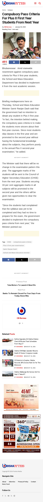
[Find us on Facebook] (2, 496)
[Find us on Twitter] (5, 496)
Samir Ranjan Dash (10, 249)
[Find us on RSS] (11, 496)
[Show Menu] (35, 3)
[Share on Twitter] (25, 62)
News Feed (5, 484)
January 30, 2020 (20, 27)
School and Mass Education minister (16, 253)
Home (4, 10)
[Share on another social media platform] (36, 62)
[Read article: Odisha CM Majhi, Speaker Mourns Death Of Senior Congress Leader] (7, 354)
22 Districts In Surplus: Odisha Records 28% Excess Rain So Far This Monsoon (27, 362)
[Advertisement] (21, 93)
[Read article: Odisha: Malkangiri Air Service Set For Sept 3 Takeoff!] (7, 375)
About (4, 482)
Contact (33, 482)
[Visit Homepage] (13, 3)
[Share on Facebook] (14, 62)
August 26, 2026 (30, 346)
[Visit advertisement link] (21, 397)
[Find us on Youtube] (8, 496)
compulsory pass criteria (22, 242)
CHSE (9, 242)
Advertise (12, 482)
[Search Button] (40, 3)
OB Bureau (8, 27)
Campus (10, 10)
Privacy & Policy (23, 482)
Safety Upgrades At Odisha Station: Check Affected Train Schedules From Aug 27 (26, 341)
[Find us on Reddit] (14, 496)
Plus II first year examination (13, 245)
